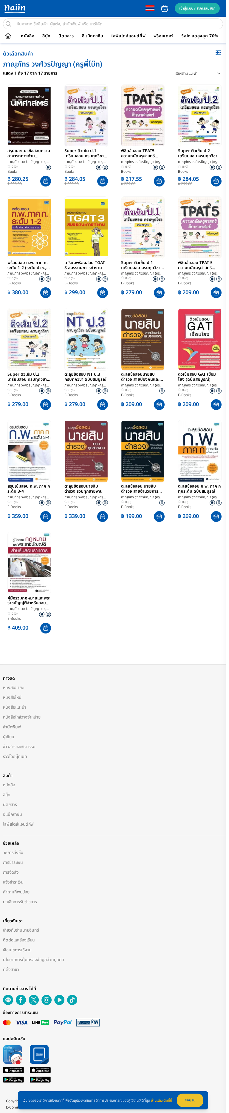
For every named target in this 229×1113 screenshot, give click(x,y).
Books (12, 171)
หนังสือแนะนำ (14, 707)
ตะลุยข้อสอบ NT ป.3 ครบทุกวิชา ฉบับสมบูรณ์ (85, 377)
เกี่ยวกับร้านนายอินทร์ (21, 930)
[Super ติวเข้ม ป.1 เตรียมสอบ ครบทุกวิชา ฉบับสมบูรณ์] (86, 115)
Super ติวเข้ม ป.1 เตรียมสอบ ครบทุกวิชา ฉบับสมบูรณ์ (84, 154)
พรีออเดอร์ (164, 36)
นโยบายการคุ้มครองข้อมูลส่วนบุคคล (33, 960)
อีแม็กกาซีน (92, 36)
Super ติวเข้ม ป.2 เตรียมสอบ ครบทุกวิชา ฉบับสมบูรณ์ (197, 154)
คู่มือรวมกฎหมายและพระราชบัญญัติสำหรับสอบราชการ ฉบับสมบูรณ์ (28, 601)
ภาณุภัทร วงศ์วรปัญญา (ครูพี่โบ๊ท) (28, 162)
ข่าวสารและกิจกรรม (19, 747)
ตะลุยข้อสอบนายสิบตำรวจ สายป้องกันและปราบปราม (140, 377)
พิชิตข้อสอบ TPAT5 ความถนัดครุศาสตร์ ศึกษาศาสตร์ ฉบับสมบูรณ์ (138, 154)
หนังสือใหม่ (12, 697)
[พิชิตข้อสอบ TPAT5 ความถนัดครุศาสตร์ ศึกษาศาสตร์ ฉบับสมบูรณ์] (143, 115)
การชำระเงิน (13, 862)
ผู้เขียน (8, 737)
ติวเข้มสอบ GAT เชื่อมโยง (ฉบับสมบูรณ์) (197, 377)
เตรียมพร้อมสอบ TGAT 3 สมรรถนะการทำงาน (84, 265)
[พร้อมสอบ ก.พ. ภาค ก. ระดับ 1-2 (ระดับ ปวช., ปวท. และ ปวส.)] (29, 227)
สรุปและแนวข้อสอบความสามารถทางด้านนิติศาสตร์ (28, 154)
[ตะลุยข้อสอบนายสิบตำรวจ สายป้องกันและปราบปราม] (143, 339)
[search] (8, 24)
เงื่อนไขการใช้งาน (17, 950)
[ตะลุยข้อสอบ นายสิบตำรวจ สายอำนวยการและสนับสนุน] (143, 451)
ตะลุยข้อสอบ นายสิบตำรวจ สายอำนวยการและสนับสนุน (139, 489)
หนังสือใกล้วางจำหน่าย (22, 717)
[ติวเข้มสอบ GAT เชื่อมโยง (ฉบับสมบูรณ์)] (200, 339)
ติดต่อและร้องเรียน (19, 940)
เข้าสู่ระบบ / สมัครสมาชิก (197, 8)
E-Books (14, 283)
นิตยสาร (66, 36)
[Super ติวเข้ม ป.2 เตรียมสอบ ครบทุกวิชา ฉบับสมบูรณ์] (200, 115)
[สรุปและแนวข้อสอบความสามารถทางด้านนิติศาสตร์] (29, 115)
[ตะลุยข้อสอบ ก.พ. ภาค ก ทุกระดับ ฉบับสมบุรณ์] (200, 451)
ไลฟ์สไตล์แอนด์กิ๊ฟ (128, 36)
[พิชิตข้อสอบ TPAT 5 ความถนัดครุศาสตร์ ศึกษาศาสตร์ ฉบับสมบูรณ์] (200, 227)
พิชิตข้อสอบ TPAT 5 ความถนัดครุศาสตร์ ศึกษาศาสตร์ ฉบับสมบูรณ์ (195, 265)
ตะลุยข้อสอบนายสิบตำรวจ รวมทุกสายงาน (83, 489)
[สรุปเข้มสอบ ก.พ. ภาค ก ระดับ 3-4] (29, 451)
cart (164, 8)
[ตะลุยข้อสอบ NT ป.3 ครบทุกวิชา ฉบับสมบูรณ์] (86, 339)
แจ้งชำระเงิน (13, 882)
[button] (45, 181)
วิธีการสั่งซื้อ (13, 853)
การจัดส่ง (11, 872)
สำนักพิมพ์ (12, 727)
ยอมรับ (190, 1100)
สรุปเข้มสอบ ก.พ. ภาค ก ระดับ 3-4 (28, 489)
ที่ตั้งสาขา (11, 969)
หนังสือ (27, 36)
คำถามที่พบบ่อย (16, 892)
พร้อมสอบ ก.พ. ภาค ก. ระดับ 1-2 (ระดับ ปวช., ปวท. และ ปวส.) (27, 265)
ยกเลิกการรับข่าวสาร (20, 902)
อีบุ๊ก (46, 36)
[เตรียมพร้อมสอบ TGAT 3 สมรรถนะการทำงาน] (86, 227)
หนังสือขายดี (13, 688)
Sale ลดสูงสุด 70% (199, 36)
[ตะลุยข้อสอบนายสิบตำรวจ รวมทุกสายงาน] (86, 451)
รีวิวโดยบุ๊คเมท (15, 756)
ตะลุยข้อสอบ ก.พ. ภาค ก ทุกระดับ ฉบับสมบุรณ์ (199, 489)
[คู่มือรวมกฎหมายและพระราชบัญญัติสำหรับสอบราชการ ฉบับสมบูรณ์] (29, 563)
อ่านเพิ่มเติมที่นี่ (161, 1100)
